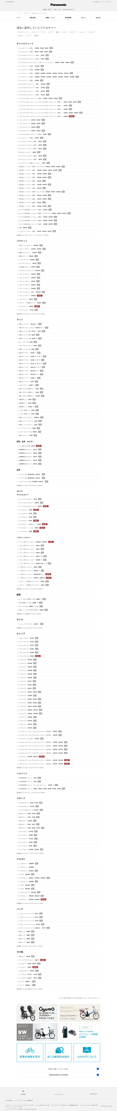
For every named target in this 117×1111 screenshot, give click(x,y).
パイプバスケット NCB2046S (28, 260)
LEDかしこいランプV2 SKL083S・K (30, 338)
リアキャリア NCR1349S (27, 677)
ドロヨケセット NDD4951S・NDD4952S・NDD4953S (34, 878)
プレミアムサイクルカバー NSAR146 (31, 502)
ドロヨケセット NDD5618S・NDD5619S (31, 896)
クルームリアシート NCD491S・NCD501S (31, 130)
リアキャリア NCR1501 (27, 688)
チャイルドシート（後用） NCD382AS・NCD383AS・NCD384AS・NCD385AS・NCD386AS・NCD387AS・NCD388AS (48, 77)
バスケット (34, 32)
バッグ (28, 35)
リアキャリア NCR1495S (27, 695)
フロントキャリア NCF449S (28, 652)
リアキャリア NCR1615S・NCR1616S (30, 710)
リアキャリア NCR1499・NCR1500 (30, 692)
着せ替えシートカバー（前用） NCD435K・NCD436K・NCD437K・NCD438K (40, 170)
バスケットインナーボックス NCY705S (31, 924)
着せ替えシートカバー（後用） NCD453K (32, 202)
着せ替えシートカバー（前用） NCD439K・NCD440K (35, 174)
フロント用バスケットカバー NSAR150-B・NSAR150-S (36, 542)
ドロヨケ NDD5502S (26, 888)
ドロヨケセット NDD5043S (28, 871)
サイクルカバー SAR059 (28, 531)
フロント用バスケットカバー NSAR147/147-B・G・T (35, 563)
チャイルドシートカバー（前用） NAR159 (32, 145)
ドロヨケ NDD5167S (26, 885)
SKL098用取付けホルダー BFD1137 (30, 456)
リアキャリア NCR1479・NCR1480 (30, 706)
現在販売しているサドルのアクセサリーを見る (29, 628)
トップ (20, 13)
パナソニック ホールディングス (12, 1107)
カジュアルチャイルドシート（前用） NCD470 (33, 59)
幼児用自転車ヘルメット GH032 (30, 781)
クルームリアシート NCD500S (29, 127)
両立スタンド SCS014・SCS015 (29, 824)
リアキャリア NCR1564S (27, 663)
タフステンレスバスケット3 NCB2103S (31, 270)
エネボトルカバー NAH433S (28, 971)
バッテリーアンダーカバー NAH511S (32, 960)
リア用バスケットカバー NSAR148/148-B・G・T (35, 574)
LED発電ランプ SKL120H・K (28, 406)
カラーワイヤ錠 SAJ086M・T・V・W (30, 606)
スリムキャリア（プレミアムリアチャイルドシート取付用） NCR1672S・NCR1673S (43, 753)
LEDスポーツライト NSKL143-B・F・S (31, 374)
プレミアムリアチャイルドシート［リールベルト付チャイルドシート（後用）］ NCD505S (46, 116)
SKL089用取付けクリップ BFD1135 (30, 464)
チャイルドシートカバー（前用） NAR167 (32, 148)
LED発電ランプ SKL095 (27, 403)
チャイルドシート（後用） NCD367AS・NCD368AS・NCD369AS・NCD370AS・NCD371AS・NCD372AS (46, 73)
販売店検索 (68, 17)
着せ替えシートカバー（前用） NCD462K (32, 181)
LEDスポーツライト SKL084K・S (29, 378)
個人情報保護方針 (72, 1105)
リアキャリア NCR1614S (27, 728)
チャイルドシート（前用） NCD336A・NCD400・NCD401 (35, 48)
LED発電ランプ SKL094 (27, 399)
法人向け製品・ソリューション (12, 1100)
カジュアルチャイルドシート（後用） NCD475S (34, 95)
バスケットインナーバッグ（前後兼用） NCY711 (34, 928)
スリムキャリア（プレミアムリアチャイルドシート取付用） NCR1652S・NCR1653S (43, 746)
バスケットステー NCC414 (28, 310)
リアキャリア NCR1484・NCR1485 (30, 703)
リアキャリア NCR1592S (27, 659)
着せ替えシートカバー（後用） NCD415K (32, 188)
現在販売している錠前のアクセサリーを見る (29, 614)
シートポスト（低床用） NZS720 (30, 974)
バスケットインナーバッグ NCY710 (30, 917)
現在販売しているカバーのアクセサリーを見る (29, 589)
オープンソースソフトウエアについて (22, 1105)
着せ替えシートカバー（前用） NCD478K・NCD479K (35, 184)
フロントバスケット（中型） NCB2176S (31, 292)
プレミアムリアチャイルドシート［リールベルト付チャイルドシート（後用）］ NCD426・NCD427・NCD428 (50, 102)
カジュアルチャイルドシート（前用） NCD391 (33, 55)
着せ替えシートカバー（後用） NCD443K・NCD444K (35, 195)
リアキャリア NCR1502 (27, 685)
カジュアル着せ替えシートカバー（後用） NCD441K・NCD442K (38, 217)
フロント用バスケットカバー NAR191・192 (32, 556)
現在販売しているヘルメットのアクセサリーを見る (30, 792)
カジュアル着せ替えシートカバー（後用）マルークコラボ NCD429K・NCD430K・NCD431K (44, 213)
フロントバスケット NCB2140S (29, 288)
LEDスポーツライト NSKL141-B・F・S (31, 371)
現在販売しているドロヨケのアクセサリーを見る (30, 903)
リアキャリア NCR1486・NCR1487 (30, 699)
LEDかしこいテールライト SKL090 (30, 421)
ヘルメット (82, 32)
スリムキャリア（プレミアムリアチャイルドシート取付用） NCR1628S (40, 735)
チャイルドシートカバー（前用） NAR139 (32, 141)
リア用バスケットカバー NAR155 (30, 567)
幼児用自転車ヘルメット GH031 (30, 778)
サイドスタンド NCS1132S (28, 831)
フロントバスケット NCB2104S (29, 277)
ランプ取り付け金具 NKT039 (30, 446)
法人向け (98, 17)
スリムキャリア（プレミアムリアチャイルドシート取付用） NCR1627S (40, 731)
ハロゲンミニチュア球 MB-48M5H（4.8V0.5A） (33, 481)
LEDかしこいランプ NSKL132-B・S (30, 324)
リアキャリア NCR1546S (27, 674)
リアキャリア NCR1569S (27, 717)
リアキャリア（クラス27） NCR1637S (31, 738)
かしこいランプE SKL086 (27, 342)
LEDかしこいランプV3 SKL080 (29, 335)
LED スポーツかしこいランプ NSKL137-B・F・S (33, 327)
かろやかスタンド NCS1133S (28, 806)
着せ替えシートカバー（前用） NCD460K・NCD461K (35, 177)
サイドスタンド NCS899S (28, 842)
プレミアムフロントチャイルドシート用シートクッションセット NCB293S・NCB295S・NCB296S (46, 62)
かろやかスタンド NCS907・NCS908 (30, 803)
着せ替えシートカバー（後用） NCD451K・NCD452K (35, 199)
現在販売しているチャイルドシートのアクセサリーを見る (32, 235)
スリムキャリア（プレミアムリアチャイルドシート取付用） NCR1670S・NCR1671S (43, 749)
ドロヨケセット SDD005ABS (27, 867)
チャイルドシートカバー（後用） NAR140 (32, 156)
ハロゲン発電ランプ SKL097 (28, 414)
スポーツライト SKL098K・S (28, 385)
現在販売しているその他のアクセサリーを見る (29, 989)
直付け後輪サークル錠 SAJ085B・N (30, 603)
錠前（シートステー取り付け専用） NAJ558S (33, 610)
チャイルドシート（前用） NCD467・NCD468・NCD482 (35, 51)
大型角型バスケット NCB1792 (29, 267)
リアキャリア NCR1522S (27, 667)
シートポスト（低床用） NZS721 (30, 978)
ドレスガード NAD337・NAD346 (29, 963)
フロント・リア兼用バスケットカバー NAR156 (33, 581)
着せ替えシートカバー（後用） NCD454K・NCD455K (35, 206)
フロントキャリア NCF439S (28, 649)
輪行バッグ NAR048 (26, 931)
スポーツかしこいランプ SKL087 (30, 345)
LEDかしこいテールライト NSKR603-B (31, 417)
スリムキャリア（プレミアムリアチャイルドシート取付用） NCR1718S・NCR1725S (44, 760)
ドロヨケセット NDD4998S (28, 881)
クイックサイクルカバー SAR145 (30, 499)
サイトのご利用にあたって (41, 1105)
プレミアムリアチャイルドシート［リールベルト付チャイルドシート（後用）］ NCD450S (45, 109)
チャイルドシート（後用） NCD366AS (31, 69)
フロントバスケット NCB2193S (29, 274)
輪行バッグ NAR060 (26, 938)
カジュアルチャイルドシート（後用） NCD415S (34, 91)
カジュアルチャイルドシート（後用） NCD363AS (34, 84)
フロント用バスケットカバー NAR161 (31, 549)
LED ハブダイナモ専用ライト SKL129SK (31, 396)
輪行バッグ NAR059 (26, 935)
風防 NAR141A (25, 227)
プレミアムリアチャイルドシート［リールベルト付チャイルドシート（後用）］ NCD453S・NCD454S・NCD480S (50, 113)
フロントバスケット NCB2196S (30, 295)
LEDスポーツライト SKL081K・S (29, 353)
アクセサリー (27, 13)
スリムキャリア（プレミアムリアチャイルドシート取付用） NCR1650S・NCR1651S (43, 742)
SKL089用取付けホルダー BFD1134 (30, 460)
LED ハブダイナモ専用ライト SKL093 (31, 392)
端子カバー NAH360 (26, 956)
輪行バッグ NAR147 (26, 942)
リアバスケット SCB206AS (29, 306)
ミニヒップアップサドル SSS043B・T (31, 624)
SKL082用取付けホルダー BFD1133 (30, 449)
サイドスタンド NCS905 (27, 846)
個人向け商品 (8, 1)
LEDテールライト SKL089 (27, 435)
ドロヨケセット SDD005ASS (28, 863)
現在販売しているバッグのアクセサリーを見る (29, 946)
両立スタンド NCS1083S (27, 821)
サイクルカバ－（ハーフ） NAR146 (32, 528)
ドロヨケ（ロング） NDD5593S (29, 892)
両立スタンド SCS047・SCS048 (29, 817)
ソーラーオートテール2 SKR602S (30, 432)
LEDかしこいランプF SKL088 (28, 349)
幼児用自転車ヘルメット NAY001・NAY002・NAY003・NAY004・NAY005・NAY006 (42, 788)
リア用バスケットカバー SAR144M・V (31, 570)
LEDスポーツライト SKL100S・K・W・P (31, 360)
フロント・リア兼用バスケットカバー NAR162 (33, 585)
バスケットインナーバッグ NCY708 (30, 921)
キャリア (72, 32)
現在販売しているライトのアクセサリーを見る (29, 485)
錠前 (57, 32)
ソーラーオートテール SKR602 (29, 428)
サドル (64, 32)
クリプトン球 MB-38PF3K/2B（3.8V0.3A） (32, 474)
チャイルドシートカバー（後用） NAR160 (32, 159)
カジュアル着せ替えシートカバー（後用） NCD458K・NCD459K (38, 224)
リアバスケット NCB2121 (28, 299)
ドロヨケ (20, 35)
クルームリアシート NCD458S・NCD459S (31, 123)
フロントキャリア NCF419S (28, 638)
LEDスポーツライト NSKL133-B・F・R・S (32, 367)
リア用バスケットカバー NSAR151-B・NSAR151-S (35, 578)
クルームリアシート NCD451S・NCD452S (31, 120)
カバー (50, 32)
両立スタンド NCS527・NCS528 (29, 813)
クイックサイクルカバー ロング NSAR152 (33, 506)
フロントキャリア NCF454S (29, 656)
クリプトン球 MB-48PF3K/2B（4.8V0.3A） (32, 478)
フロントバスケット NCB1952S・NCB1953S (32, 249)
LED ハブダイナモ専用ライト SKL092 (31, 389)
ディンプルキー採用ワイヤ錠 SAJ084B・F (32, 599)
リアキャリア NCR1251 (27, 681)
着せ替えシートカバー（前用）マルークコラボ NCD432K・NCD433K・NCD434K (41, 166)
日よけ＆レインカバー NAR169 (29, 152)
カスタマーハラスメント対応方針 (88, 1105)
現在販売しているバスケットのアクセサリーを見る (30, 314)
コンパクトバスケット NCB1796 (29, 263)
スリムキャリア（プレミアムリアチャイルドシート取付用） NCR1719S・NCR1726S (44, 764)
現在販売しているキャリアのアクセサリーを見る (30, 767)
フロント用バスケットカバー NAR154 (31, 545)
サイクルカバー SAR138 (28, 510)
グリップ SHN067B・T (27, 981)
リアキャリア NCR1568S (27, 670)
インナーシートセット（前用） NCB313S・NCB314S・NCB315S (37, 231)
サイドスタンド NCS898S (28, 835)
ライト (43, 32)
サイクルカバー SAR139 (27, 513)
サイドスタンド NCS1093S (28, 838)
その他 (36, 35)
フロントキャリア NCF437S (28, 645)
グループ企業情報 (27, 1100)
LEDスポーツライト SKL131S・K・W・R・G (32, 363)
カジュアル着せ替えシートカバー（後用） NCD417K (35, 209)
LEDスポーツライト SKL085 (28, 381)
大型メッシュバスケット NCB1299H (30, 245)
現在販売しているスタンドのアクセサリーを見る (30, 853)
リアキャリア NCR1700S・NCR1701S (31, 756)
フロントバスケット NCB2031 (29, 281)
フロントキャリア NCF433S (28, 641)
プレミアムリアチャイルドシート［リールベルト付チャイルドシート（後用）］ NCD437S (45, 105)
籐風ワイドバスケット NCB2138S (30, 252)
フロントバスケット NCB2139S (29, 285)
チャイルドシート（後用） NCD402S (31, 80)
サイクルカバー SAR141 (28, 520)
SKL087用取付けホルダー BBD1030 (30, 453)
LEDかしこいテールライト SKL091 (30, 424)
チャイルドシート (22, 32)
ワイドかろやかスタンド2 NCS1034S (30, 810)
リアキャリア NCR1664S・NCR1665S (30, 713)
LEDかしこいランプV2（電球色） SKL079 (32, 331)
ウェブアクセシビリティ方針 (57, 1105)
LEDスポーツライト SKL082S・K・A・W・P (32, 356)
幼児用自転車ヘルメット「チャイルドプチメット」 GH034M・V (38, 785)
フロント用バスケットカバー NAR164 (31, 552)
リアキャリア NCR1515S (27, 724)
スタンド (91, 32)
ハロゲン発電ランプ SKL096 (28, 410)
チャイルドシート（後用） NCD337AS (31, 66)
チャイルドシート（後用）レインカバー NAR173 (34, 163)
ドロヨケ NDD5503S (26, 874)
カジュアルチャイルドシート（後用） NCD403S (34, 87)
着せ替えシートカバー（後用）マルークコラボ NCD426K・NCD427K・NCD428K (41, 192)
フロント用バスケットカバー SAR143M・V (32, 560)
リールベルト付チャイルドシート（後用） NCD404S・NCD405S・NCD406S (40, 98)
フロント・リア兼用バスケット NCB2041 (32, 303)
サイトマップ (8, 1105)
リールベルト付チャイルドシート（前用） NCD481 (35, 134)
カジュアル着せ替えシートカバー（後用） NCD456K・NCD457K (38, 220)
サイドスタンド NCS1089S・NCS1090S (31, 849)
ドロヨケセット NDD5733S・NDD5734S (32, 899)
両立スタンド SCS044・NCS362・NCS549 (31, 828)
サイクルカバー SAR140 (27, 517)
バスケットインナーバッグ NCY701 (30, 913)
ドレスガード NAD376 (28, 967)
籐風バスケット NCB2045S (28, 256)
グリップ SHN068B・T (27, 985)
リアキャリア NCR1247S (27, 720)
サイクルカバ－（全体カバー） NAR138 (33, 524)
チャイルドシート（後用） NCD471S (31, 138)
